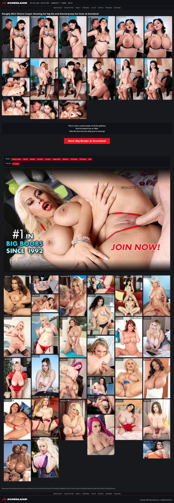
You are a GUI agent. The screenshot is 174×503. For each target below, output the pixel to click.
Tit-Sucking (83, 159)
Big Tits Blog (117, 7)
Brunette (40, 159)
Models (63, 3)
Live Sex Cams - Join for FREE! (39, 3)
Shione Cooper (16, 159)
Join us (70, 3)
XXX (90, 159)
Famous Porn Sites (69, 7)
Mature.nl (78, 7)
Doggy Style (56, 159)
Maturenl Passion (57, 7)
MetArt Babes (86, 7)
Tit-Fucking (74, 159)
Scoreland (16, 164)
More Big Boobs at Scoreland (87, 141)
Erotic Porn (100, 7)
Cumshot (47, 159)
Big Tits (25, 159)
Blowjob (32, 159)
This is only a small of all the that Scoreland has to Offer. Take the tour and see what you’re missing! (87, 128)
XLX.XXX (93, 7)
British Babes (109, 7)
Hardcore (65, 159)
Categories (54, 3)
